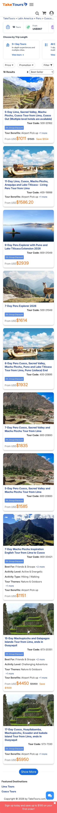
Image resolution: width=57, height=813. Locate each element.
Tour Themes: (13, 581)
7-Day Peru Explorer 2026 (20, 305)
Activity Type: (13, 576)
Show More (28, 771)
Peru (38, 18)
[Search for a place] (37, 13)
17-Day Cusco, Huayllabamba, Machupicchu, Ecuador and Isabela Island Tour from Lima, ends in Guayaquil (26, 734)
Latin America (25, 18)
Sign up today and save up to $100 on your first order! (28, 807)
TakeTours (9, 18)
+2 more (40, 566)
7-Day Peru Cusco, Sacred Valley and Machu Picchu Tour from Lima (27, 429)
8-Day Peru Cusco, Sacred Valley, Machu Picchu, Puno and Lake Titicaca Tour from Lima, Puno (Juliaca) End (28, 367)
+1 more (43, 133)
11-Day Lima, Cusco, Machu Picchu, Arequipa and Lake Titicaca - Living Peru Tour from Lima (26, 185)
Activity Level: (13, 571)
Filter (47, 65)
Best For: (10, 566)
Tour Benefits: (13, 132)
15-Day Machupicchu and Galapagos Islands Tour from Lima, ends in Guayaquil (27, 642)
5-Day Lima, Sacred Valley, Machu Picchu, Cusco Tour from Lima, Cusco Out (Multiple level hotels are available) (28, 115)
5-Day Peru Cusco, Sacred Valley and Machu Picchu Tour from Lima (27, 490)
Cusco (47, 18)
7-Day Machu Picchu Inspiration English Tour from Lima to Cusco (25, 551)
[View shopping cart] (44, 13)
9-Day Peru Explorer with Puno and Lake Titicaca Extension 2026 (26, 246)
